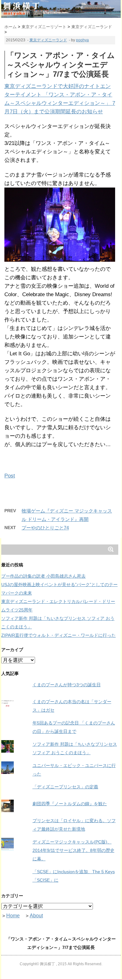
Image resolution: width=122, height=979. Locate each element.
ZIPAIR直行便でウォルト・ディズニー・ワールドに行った (58, 635)
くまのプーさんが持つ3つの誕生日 (67, 684)
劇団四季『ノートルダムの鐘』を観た (70, 803)
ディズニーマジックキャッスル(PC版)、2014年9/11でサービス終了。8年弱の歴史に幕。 (73, 850)
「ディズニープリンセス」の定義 (65, 786)
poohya (82, 40)
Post (9, 476)
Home (13, 915)
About (36, 915)
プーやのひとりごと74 (45, 527)
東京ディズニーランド (48, 40)
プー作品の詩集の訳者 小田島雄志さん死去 (43, 576)
